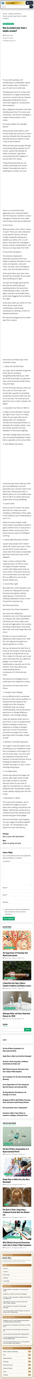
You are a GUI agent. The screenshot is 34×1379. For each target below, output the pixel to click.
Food (4, 1355)
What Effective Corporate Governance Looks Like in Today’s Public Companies (16, 1070)
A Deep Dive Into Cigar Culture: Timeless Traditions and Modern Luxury (17, 984)
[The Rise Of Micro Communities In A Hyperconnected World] (17, 1136)
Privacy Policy (6, 1275)
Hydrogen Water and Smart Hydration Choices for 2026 (16, 1014)
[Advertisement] (17, 60)
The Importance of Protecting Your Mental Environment (15, 954)
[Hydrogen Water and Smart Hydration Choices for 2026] (17, 1001)
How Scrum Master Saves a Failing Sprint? (15, 1107)
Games (4, 1371)
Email (5, 895)
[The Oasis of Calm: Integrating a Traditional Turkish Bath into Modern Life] (17, 1197)
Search (5, 1024)
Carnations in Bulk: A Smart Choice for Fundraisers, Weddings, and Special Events (15, 1114)
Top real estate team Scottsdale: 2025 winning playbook (16, 1334)
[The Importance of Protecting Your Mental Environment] (17, 940)
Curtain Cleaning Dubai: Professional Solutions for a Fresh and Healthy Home (15, 1337)
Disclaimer (5, 1278)
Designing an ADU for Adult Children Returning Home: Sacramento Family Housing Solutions (16, 1101)
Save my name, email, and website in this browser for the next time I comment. (17, 911)
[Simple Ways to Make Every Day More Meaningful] (17, 1167)
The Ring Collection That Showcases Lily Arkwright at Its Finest (14, 1093)
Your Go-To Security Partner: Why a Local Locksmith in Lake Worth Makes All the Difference (16, 1342)
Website (5, 902)
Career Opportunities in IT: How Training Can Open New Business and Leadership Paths (16, 1085)
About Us (5, 1268)
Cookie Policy (6, 1281)
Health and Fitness (8, 24)
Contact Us (6, 1271)
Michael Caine (8, 35)
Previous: (13, 835)
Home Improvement (8, 1365)
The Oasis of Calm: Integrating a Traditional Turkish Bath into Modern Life (15, 1062)
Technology (6, 1361)
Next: (12, 841)
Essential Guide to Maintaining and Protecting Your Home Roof (16, 1325)
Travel (6, 1204)
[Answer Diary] (3, 3)
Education (5, 1375)
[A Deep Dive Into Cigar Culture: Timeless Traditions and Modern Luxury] (17, 970)
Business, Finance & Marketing (13, 1237)
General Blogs (8, 1144)
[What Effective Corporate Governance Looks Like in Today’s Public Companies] (17, 1230)
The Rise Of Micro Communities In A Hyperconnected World (13, 1049)
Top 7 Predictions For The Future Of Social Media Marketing (14, 1306)
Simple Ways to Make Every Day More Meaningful (17, 1056)
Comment (7, 861)
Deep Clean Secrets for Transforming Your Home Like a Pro (16, 1330)
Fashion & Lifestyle (7, 1368)
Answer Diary (10, 3)
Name (5, 888)
